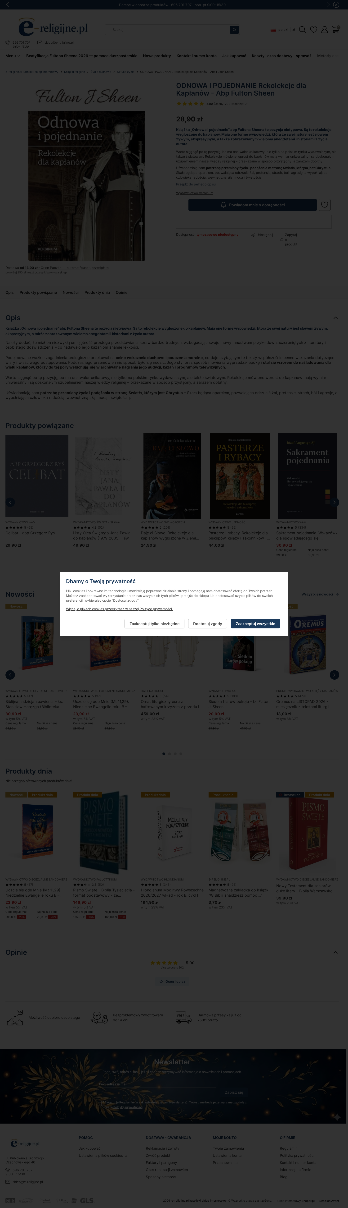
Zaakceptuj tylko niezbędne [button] (154, 623)
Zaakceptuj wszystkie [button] (255, 623)
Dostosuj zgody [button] (207, 623)
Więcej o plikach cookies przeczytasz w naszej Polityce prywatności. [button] (119, 609)
